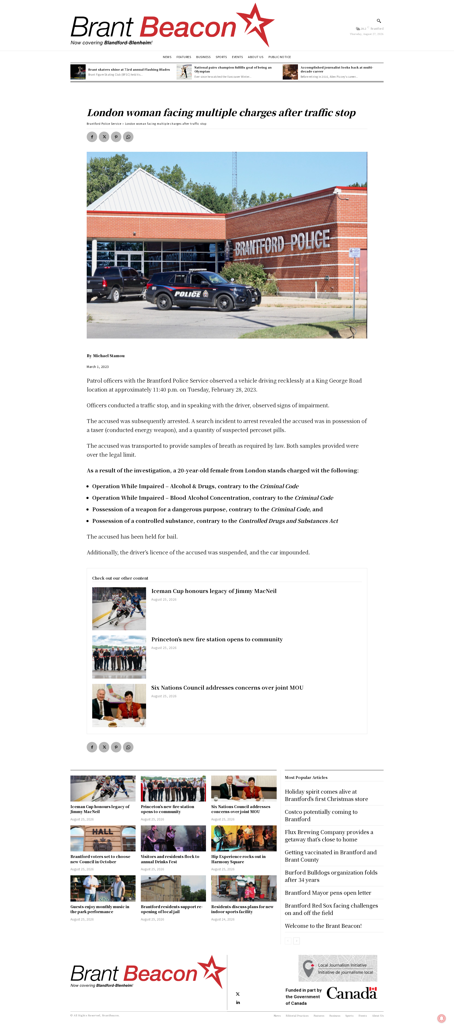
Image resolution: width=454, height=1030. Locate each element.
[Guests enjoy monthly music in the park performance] (103, 888)
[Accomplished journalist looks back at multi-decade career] (290, 72)
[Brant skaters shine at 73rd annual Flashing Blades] (78, 72)
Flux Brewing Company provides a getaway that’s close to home (329, 835)
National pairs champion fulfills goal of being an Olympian (233, 69)
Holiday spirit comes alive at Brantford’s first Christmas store (326, 795)
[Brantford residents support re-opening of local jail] (173, 888)
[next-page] (296, 941)
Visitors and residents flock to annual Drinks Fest (170, 859)
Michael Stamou (109, 355)
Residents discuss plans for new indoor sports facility (242, 909)
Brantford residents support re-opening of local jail (172, 909)
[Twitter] (104, 137)
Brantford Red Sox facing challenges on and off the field (331, 909)
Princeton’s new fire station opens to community (217, 639)
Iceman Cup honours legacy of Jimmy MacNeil (214, 591)
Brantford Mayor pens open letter (328, 892)
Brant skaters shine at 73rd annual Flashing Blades (129, 69)
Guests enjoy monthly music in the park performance (99, 909)
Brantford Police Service (104, 124)
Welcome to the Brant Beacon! (323, 925)
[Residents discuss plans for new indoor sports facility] (243, 888)
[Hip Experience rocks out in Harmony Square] (243, 838)
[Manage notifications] (441, 1018)
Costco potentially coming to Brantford (321, 815)
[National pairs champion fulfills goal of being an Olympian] (184, 72)
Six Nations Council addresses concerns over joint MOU (227, 687)
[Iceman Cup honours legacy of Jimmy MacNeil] (119, 608)
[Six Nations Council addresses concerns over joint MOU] (119, 705)
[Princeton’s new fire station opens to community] (119, 657)
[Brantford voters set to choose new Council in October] (103, 838)
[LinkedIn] (238, 1002)
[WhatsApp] (128, 137)
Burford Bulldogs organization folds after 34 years (331, 875)
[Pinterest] (116, 137)
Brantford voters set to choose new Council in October (100, 859)
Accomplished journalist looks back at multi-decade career (337, 69)
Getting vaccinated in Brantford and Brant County (331, 855)
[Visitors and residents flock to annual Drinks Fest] (173, 838)
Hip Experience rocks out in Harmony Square (238, 859)
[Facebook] (92, 137)
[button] (379, 20)
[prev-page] (288, 941)
